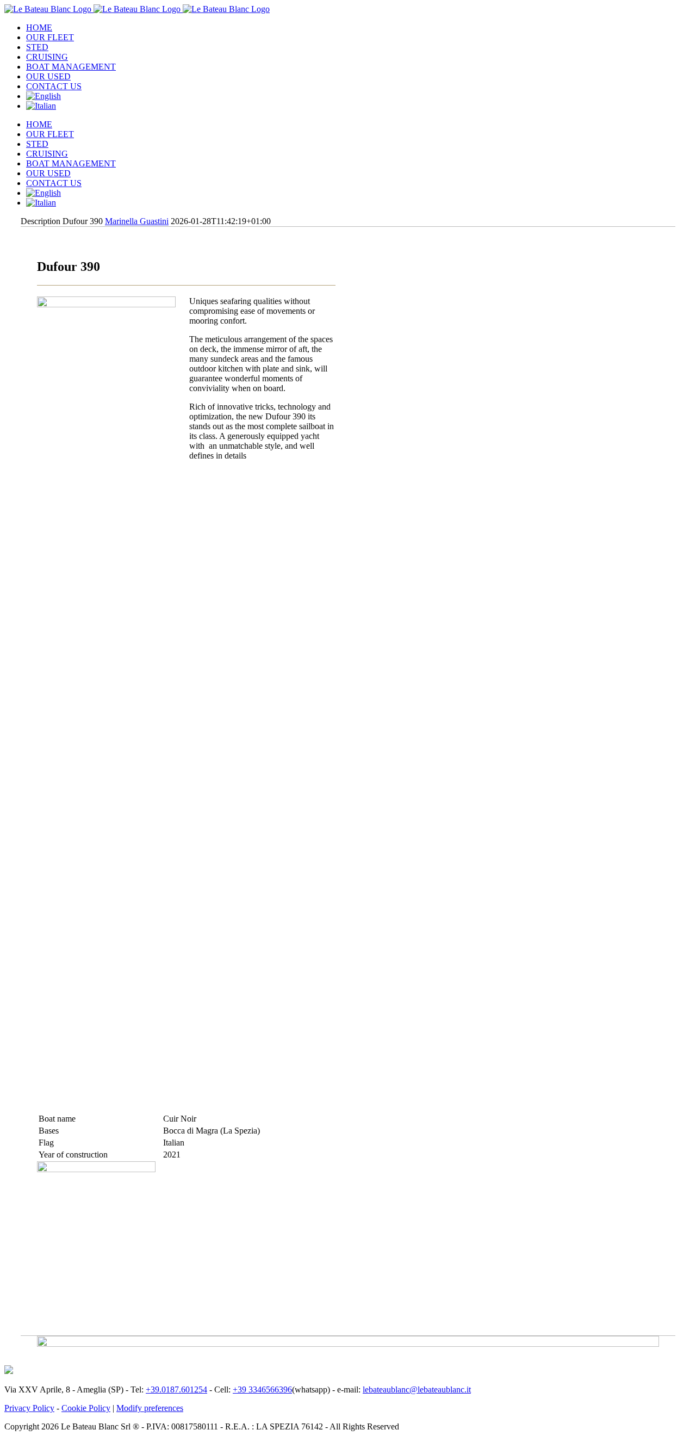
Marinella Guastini (137, 221)
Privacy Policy (29, 1408)
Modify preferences (149, 1408)
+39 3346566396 (262, 1389)
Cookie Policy (85, 1408)
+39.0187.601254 (176, 1389)
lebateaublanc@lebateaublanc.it (417, 1389)
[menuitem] (359, 28)
